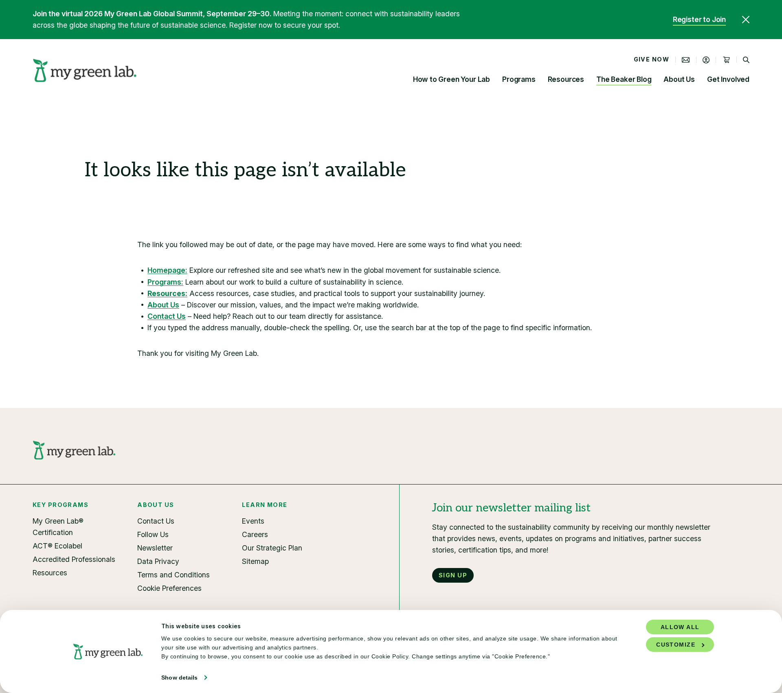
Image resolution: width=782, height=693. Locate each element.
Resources (566, 79)
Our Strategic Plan (272, 548)
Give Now (651, 59)
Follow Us (153, 534)
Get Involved (728, 79)
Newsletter (155, 548)
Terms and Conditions (173, 574)
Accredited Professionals (74, 559)
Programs (519, 79)
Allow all (680, 627)
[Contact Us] (685, 59)
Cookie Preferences (169, 588)
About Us (679, 79)
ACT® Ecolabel (57, 546)
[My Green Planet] (85, 70)
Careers (255, 534)
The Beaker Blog (623, 79)
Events (253, 521)
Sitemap (255, 561)
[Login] (706, 59)
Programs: (165, 282)
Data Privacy (158, 561)
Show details (179, 677)
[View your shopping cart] (726, 60)
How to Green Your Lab (451, 79)
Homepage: (167, 270)
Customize (675, 644)
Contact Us (166, 316)
